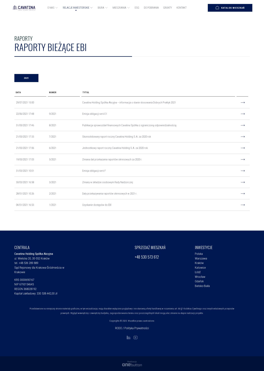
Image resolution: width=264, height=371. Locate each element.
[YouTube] (135, 337)
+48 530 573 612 (147, 256)
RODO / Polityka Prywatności (132, 328)
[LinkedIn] (128, 337)
